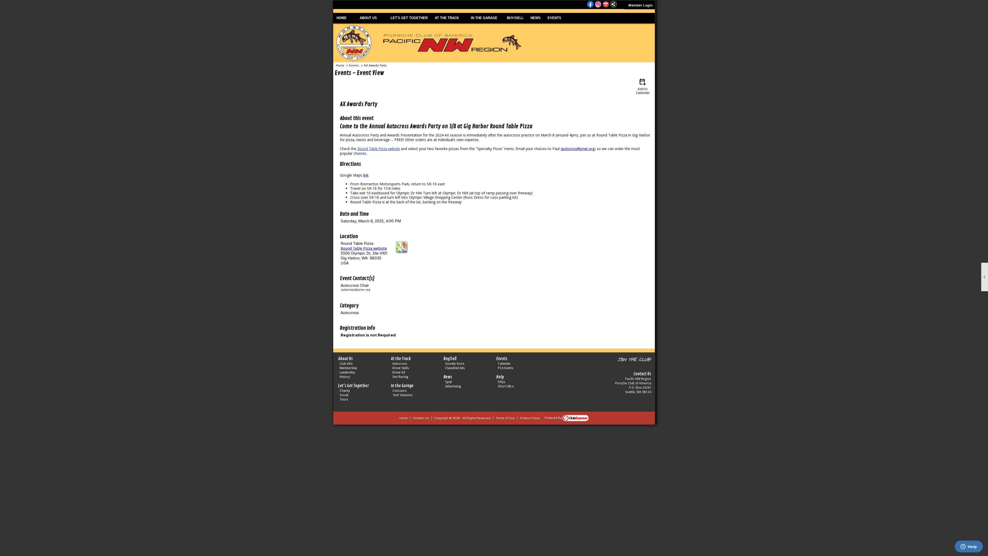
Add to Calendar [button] (642, 86)
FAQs (501, 382)
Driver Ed (398, 372)
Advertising (453, 386)
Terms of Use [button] (505, 418)
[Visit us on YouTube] (606, 4)
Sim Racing (400, 377)
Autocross (399, 364)
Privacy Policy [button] (530, 418)
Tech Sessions (402, 395)
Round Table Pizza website (364, 248)
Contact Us (421, 418)
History (345, 377)
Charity (345, 391)
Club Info (346, 364)
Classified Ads (455, 368)
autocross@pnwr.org (578, 149)
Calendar (504, 364)
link (366, 175)
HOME (342, 18)
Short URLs (506, 386)
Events (354, 65)
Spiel (448, 382)
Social (344, 395)
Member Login (640, 5)
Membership (348, 368)
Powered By (553, 418)
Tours (344, 399)
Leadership (347, 372)
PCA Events (505, 368)
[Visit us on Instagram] (598, 4)
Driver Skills (400, 368)
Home (340, 65)
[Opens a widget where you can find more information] (969, 547)
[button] (371, 18)
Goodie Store (454, 364)
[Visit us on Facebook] (590, 4)
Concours (399, 391)
